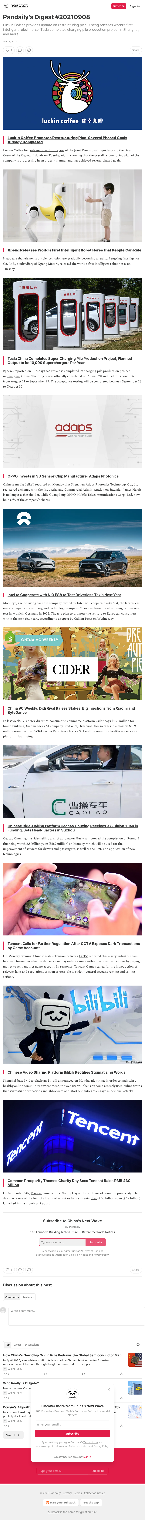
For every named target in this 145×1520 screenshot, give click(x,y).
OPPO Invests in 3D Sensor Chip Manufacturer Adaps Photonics (63, 476)
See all (10, 1435)
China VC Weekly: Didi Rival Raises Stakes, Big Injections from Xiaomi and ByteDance (71, 710)
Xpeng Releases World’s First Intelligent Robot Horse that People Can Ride (74, 250)
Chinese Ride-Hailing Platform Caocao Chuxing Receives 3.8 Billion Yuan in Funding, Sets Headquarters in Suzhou (73, 828)
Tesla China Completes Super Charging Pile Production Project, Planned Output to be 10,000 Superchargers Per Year (70, 360)
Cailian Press (83, 618)
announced (93, 838)
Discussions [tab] (32, 1344)
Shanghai (13, 376)
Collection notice (94, 1493)
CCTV (83, 956)
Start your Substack (63, 1502)
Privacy (67, 1493)
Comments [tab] (12, 1297)
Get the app (91, 1502)
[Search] (138, 1344)
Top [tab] (7, 1344)
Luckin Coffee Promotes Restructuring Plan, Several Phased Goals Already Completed (67, 140)
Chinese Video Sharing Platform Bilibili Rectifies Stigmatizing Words (67, 1072)
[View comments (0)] (20, 50)
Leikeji (29, 484)
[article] (72, 1364)
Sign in (135, 6)
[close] (109, 1389)
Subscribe (119, 6)
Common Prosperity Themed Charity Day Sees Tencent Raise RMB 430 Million (69, 1182)
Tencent (36, 1193)
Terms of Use (90, 1442)
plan (93, 1198)
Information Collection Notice (71, 1446)
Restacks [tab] (27, 1297)
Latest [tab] (17, 1344)
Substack (53, 1512)
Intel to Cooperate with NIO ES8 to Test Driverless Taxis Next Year (64, 595)
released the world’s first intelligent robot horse (93, 263)
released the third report (47, 150)
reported (20, 371)
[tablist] (19, 1297)
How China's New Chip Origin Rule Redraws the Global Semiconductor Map (62, 1355)
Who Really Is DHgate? (21, 1383)
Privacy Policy (101, 1446)
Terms (78, 1493)
